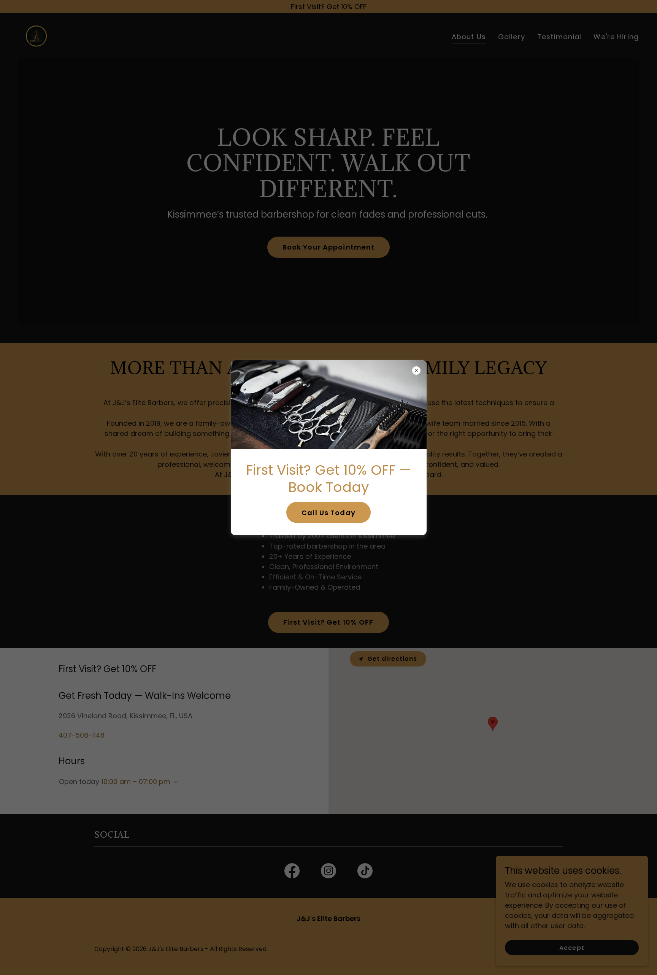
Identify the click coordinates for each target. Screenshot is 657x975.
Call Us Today (328, 512)
